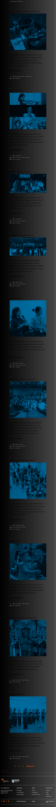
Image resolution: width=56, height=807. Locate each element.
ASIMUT (33, 801)
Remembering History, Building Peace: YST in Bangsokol (22, 379)
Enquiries (48, 790)
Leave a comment (15, 78)
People (28, 157)
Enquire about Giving (36, 794)
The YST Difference (20, 792)
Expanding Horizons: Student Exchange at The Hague (22, 235)
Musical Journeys (15, 157)
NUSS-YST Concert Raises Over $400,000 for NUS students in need (25, 11)
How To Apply (19, 790)
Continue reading (17, 70)
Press (47, 792)
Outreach (29, 76)
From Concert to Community (16, 90)
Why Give (33, 790)
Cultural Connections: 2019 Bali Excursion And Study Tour (23, 617)
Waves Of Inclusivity (14, 541)
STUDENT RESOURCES (21, 801)
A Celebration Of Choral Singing (17, 694)
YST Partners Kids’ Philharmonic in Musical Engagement (22, 460)
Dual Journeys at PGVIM (15, 298)
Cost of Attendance (20, 794)
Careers (47, 794)
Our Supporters (34, 792)
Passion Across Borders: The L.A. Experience (20, 171)
